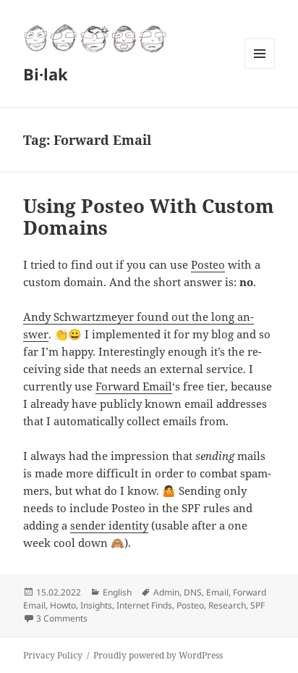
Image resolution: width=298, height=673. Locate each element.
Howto (63, 605)
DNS (193, 592)
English (117, 592)
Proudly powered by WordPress (158, 655)
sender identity (109, 525)
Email (217, 592)
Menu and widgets (260, 68)
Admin (166, 592)
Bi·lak (45, 74)
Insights (96, 605)
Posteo (208, 264)
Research (227, 605)
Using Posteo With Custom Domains (148, 217)
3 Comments (62, 618)
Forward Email (133, 386)
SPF (257, 605)
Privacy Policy (52, 655)
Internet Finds (144, 605)
